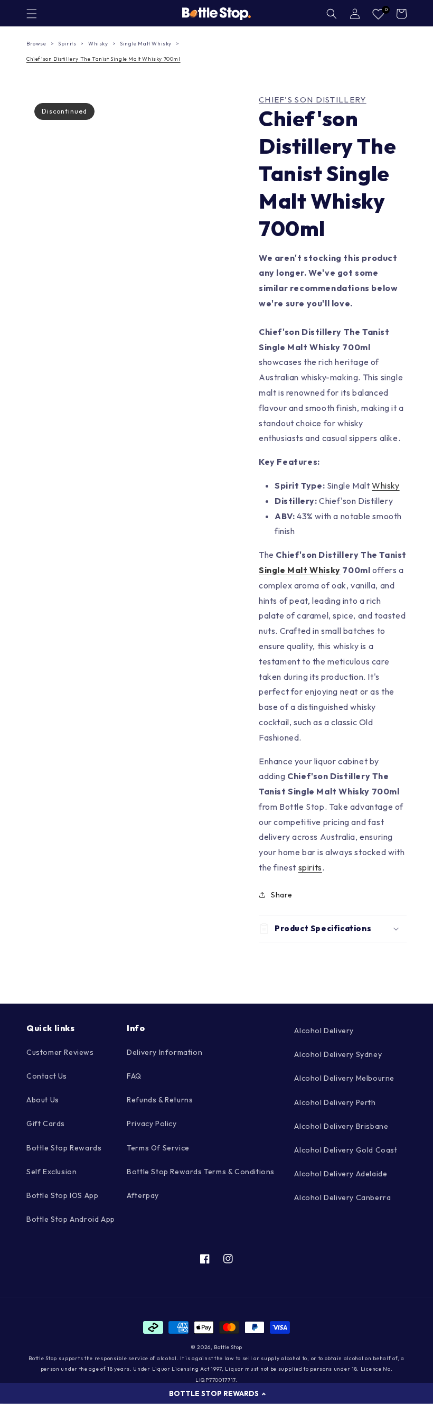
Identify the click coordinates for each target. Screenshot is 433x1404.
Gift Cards (45, 1123)
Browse (36, 43)
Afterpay (143, 1195)
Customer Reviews (60, 1052)
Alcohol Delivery (324, 1030)
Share (282, 895)
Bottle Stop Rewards (63, 1148)
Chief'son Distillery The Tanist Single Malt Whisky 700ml (103, 58)
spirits (310, 867)
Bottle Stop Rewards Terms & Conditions (201, 1171)
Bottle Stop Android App (70, 1219)
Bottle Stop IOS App (62, 1195)
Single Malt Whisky (146, 43)
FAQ (134, 1076)
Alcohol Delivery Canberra (342, 1197)
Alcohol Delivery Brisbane (341, 1126)
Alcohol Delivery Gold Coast (345, 1150)
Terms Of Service (158, 1148)
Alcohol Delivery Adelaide (340, 1173)
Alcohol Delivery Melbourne (344, 1078)
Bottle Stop (228, 1347)
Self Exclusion (51, 1171)
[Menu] (31, 13)
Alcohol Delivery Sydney (338, 1054)
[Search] (331, 13)
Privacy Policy (151, 1123)
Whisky (98, 43)
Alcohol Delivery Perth (334, 1102)
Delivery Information (164, 1052)
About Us (42, 1100)
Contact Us (46, 1076)
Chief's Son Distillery (312, 100)
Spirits (67, 43)
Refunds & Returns (160, 1100)
